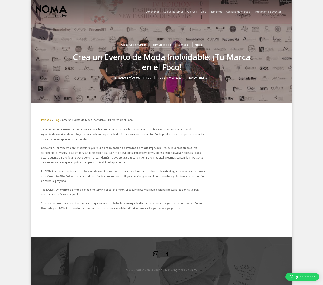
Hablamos (216, 11)
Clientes (192, 11)
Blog (203, 11)
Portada (46, 120)
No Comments (198, 77)
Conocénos (152, 11)
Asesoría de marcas (238, 11)
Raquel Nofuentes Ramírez (134, 77)
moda (198, 44)
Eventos (183, 44)
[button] (302, 277)
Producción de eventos (268, 11)
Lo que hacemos (173, 11)
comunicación (162, 44)
